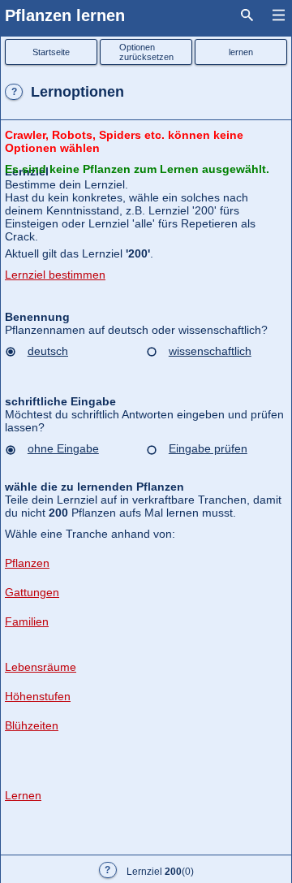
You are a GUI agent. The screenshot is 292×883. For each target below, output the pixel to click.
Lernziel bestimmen (55, 274)
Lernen (23, 795)
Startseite (51, 52)
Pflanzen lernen (65, 15)
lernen (241, 52)
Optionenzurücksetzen (146, 52)
